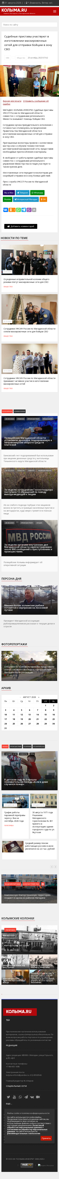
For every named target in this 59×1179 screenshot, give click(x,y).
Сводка (39, 523)
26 (21, 723)
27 (29, 723)
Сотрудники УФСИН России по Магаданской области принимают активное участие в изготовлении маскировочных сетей (29, 381)
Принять (46, 1138)
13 (29, 714)
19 (21, 719)
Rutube (7, 199)
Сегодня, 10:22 (10, 754)
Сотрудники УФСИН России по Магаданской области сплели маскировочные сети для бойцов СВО (29, 330)
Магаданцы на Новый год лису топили (14, 966)
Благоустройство (31, 884)
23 (53, 719)
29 (45, 723)
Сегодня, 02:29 (38, 805)
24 (5, 723)
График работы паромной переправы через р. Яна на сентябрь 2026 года (14, 816)
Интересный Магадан (26, 199)
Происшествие (15, 746)
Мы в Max (8, 193)
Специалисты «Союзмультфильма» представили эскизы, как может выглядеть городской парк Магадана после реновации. (29, 669)
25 (14, 723)
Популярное (7, 411)
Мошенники (47, 419)
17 (5, 719)
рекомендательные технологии (23, 1133)
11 (14, 714)
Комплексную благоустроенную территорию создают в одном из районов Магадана (27, 896)
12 (21, 714)
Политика (27, 746)
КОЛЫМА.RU (14, 10)
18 (14, 719)
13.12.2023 (7, 371)
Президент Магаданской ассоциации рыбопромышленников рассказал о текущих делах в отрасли (29, 623)
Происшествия (33, 419)
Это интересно (38, 746)
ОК (44, 199)
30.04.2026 (9, 588)
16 (53, 714)
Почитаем (10, 930)
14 (37, 714)
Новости (20, 470)
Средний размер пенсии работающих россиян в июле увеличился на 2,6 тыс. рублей (40, 846)
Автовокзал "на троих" (17, 945)
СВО (7, 58)
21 (37, 719)
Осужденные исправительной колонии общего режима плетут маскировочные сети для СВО (26, 280)
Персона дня (11, 579)
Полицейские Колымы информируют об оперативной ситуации (23, 563)
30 (53, 723)
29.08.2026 (9, 523)
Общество (21, 58)
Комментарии (19, 411)
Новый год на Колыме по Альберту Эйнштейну (41, 966)
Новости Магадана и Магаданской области (19, 13)
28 (37, 723)
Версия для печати (12, 101)
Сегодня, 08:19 (10, 805)
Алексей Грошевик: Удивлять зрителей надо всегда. (14, 980)
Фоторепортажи (14, 644)
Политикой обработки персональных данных (25, 1126)
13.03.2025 (7, 272)
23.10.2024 (7, 321)
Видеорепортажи (12, 884)
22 (45, 719)
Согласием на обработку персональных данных (27, 1130)
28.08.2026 (9, 419)
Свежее (5, 746)
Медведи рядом (44, 470)
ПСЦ (32, 754)
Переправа (8, 825)
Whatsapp (38, 193)
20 (29, 719)
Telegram (23, 193)
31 (5, 728)
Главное (20, 419)
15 (45, 714)
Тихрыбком (46, 588)
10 (5, 714)
